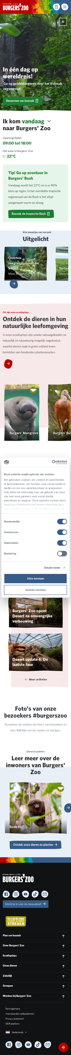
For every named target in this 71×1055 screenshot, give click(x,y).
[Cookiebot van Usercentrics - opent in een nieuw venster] (52, 462)
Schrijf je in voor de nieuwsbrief (23, 904)
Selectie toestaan (35, 589)
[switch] (62, 532)
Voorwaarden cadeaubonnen (20, 1013)
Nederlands (17, 1032)
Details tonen (52, 567)
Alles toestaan (35, 578)
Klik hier (22, 730)
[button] (64, 6)
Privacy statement (15, 1018)
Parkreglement (13, 1008)
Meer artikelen (38, 679)
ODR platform (12, 1023)
